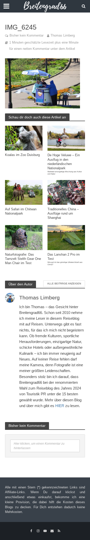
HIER (59, 406)
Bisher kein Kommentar (27, 35)
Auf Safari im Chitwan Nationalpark (20, 211)
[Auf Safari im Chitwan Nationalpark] (23, 192)
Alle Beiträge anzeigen (64, 283)
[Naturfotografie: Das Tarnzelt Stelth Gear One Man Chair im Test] (23, 237)
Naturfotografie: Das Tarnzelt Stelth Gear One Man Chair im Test (23, 259)
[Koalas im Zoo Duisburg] (23, 138)
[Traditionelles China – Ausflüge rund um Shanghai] (66, 192)
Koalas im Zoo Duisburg (22, 155)
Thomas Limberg (62, 35)
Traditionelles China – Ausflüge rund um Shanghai (63, 214)
